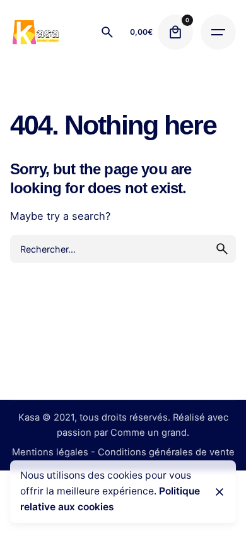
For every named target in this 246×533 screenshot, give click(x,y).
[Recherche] (107, 32)
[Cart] (175, 32)
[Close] (219, 492)
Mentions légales (50, 452)
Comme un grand (148, 432)
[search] (222, 249)
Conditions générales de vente (166, 452)
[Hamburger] (218, 32)
